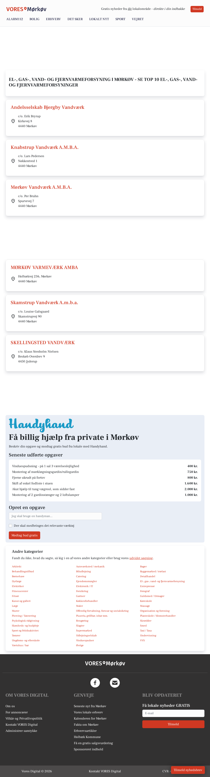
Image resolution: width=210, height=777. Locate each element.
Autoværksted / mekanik (90, 566)
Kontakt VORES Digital (22, 725)
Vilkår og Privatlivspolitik (24, 718)
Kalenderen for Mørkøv (90, 718)
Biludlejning (83, 571)
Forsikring (82, 591)
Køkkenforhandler (87, 601)
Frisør (15, 596)
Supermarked (84, 630)
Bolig (34, 19)
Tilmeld (197, 9)
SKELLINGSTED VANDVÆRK (43, 342)
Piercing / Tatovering (24, 615)
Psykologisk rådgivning (25, 620)
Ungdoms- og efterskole (26, 640)
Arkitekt (16, 566)
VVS (142, 640)
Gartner (80, 596)
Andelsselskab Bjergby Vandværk (47, 107)
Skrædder (145, 620)
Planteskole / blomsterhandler (158, 615)
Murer (15, 611)
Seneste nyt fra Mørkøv (90, 706)
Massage (145, 606)
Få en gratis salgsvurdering (93, 743)
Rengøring (82, 620)
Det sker (75, 19)
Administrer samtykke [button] (21, 731)
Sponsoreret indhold (88, 749)
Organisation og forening (155, 611)
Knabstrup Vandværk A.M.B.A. (45, 147)
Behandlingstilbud (23, 571)
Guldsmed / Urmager (152, 596)
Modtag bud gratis (24, 535)
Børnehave (18, 576)
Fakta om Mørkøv (86, 725)
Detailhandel (147, 576)
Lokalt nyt (99, 19)
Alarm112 (14, 19)
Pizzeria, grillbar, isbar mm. (92, 615)
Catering (81, 576)
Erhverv (53, 19)
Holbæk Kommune (87, 737)
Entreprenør (147, 586)
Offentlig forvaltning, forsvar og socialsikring (102, 611)
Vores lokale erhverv (88, 712)
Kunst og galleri (21, 601)
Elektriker (18, 586)
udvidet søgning (141, 558)
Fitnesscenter (20, 591)
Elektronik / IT (84, 586)
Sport (120, 19)
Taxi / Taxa (146, 630)
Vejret (138, 19)
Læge (15, 606)
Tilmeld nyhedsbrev (188, 770)
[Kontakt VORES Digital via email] (115, 683)
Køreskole (146, 601)
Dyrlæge (17, 581)
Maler (79, 606)
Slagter (80, 625)
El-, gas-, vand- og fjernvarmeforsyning (162, 581)
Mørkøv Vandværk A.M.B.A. (41, 187)
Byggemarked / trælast (153, 571)
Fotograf (145, 591)
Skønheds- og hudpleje (25, 625)
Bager (143, 566)
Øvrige (80, 645)
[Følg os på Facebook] (95, 683)
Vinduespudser (85, 640)
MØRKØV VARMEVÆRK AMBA (44, 267)
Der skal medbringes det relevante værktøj (44, 526)
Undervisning (148, 635)
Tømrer (16, 635)
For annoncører (17, 712)
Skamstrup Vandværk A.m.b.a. (44, 302)
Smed (143, 625)
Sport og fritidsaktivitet (25, 630)
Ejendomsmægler (86, 581)
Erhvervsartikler (85, 731)
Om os (10, 706)
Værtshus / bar (20, 645)
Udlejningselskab (86, 635)
